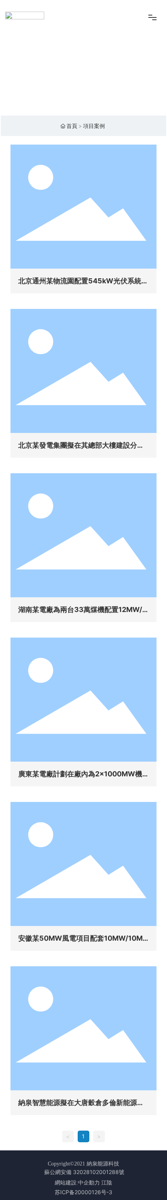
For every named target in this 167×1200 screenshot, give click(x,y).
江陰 (106, 1183)
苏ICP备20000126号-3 (83, 1192)
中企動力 (89, 1183)
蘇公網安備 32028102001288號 (84, 1172)
